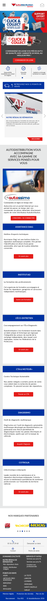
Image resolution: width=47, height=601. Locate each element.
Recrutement (9, 598)
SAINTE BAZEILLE (30, 587)
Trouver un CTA (23, 394)
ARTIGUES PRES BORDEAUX (9, 579)
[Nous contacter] (42, 5)
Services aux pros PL (34, 562)
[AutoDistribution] (22, 5)
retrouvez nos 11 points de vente (27, 85)
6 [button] (29, 531)
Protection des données (23, 594)
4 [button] (25, 531)
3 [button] (22, 531)
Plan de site (38, 594)
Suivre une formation (23, 300)
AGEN (5, 575)
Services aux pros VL (34, 559)
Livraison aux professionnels (32, 565)
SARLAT (27, 590)
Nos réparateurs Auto (10, 564)
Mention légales (8, 594)
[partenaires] (7, 527)
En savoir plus (23, 256)
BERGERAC (7, 583)
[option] (23, 22)
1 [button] (22, 78)
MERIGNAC (28, 584)
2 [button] (25, 78)
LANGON (27, 578)
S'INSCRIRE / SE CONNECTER (23, 218)
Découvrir (36, 139)
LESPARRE (28, 581)
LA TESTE (27, 575)
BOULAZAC (7, 589)
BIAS (5, 586)
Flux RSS (19, 598)
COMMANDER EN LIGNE (24, 60)
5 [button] (27, 531)
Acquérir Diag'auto (23, 444)
